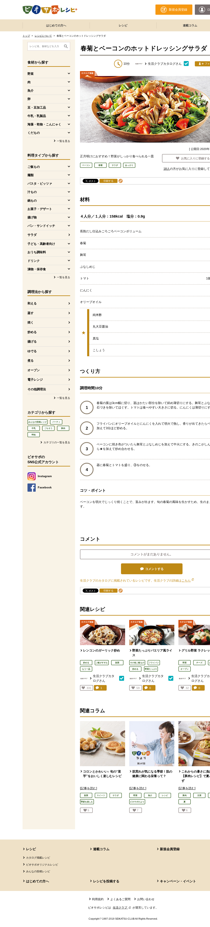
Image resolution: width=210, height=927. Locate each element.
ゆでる (32, 351)
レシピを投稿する (106, 881)
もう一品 (86, 669)
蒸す (30, 313)
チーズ (199, 662)
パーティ (56, 422)
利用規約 (98, 899)
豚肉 (63, 428)
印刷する (108, 180)
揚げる (32, 341)
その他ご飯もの (137, 662)
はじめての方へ (56, 25)
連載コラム (101, 849)
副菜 (117, 662)
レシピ (123, 25)
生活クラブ (122, 907)
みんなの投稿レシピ (37, 422)
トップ (26, 35)
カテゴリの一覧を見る (56, 442)
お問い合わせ (145, 899)
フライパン (154, 662)
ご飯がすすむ (102, 662)
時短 (34, 434)
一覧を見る (63, 141)
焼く (30, 322)
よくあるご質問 (120, 899)
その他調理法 (36, 389)
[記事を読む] (88, 788)
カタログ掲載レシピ (38, 857)
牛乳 (34, 428)
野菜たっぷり (151, 669)
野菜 (185, 662)
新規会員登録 (170, 849)
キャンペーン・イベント (178, 881)
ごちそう (48, 428)
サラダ (32, 234)
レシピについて (43, 35)
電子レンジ (35, 379)
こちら (187, 580)
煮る (30, 360)
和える (32, 303)
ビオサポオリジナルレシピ (42, 864)
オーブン (33, 370)
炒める (32, 332)
